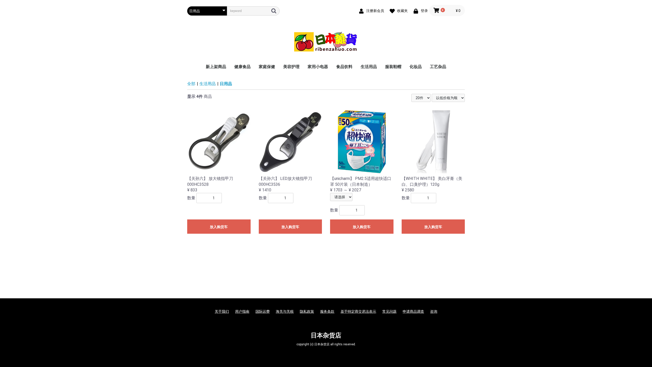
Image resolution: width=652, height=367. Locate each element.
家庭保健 (267, 66)
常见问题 (389, 311)
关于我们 (222, 311)
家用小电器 (318, 66)
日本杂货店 (326, 335)
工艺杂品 (438, 66)
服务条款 (327, 311)
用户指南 (242, 311)
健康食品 (242, 66)
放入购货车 (219, 227)
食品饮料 (344, 66)
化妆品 (416, 66)
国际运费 (262, 311)
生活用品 (369, 66)
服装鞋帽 (393, 66)
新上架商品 (216, 66)
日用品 (226, 83)
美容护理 (291, 66)
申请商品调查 (413, 311)
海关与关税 (285, 311)
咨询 (433, 311)
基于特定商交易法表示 (358, 311)
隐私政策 (307, 311)
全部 (191, 83)
